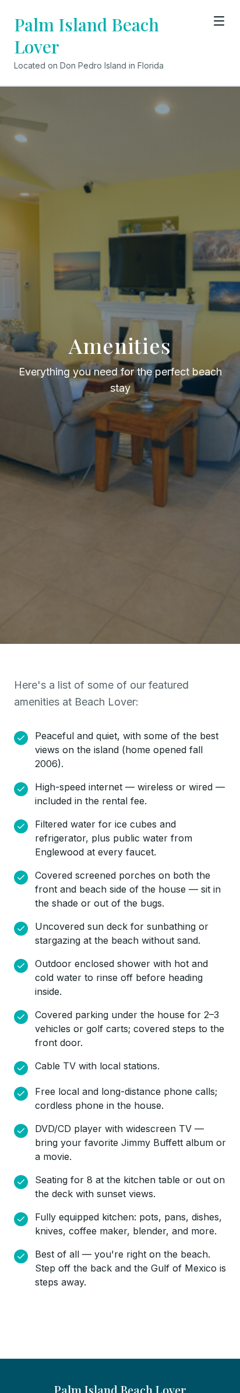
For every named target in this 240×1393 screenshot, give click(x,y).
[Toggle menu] (219, 21)
